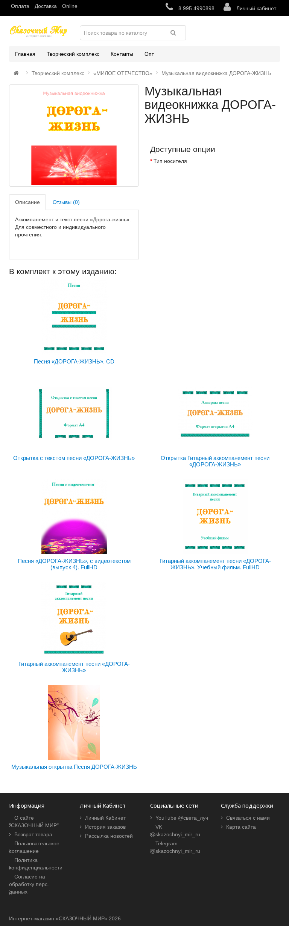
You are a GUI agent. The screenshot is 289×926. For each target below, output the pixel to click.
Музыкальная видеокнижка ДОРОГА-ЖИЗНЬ (216, 73)
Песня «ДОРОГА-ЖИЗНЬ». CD (74, 361)
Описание (27, 202)
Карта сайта (241, 827)
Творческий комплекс (73, 54)
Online (70, 6)
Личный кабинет (255, 8)
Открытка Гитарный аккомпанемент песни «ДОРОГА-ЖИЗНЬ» (215, 461)
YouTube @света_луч (181, 818)
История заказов (105, 827)
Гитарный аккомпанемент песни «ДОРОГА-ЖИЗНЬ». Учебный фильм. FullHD (215, 564)
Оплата (20, 6)
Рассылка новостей (109, 836)
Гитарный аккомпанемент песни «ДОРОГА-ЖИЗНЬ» (74, 667)
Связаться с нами (248, 818)
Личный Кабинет (105, 818)
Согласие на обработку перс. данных (29, 884)
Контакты (122, 54)
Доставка (46, 6)
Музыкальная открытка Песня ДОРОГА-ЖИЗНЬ (74, 766)
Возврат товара (33, 834)
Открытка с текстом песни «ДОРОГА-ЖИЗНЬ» (74, 458)
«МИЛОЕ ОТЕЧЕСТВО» (122, 73)
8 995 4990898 (195, 8)
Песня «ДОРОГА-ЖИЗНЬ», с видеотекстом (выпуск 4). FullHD (74, 564)
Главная (25, 54)
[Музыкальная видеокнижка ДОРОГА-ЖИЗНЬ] (74, 135)
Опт (149, 54)
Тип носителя (170, 161)
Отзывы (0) (66, 202)
